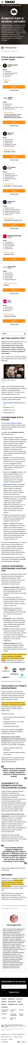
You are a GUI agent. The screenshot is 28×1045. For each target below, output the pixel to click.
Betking (3, 1001)
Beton (21, 1004)
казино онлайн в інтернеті (14, 423)
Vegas (19, 1001)
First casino (12, 266)
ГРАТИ (13, 122)
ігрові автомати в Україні (11, 402)
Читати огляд (14, 90)
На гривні (3, 1018)
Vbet (9, 301)
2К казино (4, 1007)
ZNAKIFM (6, 285)
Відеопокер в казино (10, 484)
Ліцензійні (3, 1014)
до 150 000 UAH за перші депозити (13, 220)
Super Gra (11, 201)
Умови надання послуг (6, 1036)
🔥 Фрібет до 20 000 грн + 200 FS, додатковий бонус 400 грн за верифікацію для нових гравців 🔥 (13, 116)
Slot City (11, 133)
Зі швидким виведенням (13, 1014)
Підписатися (14, 992)
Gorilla (3, 1004)
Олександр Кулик (11, 47)
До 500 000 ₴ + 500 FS (9, 151)
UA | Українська (23, 1041)
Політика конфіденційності (18, 1034)
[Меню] (2, 2)
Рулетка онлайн (21, 1014)
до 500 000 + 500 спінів (10, 316)
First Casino (12, 1001)
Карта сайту (4, 1039)
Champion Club (12, 1004)
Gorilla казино (13, 65)
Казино (3, 5)
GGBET (10, 97)
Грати (13, 87)
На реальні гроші (13, 1010)
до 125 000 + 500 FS (9, 254)
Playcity (10, 1039)
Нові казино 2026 (13, 1018)
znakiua (6, 82)
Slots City (19, 999)
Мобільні (21, 1009)
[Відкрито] (24, 333)
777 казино (11, 167)
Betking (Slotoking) (14, 236)
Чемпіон (3, 999)
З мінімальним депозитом (5, 1010)
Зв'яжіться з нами (18, 1036)
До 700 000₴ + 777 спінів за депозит (13, 186)
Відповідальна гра (5, 1034)
